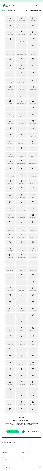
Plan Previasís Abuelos (6, 457)
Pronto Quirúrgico (5, 454)
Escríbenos (15, 5)
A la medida (4, 452)
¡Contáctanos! (14, 431)
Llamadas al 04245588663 (31, 431)
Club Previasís (4, 459)
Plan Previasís (24, 457)
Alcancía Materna (25, 454)
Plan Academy (5, 455)
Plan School (24, 455)
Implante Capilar (25, 452)
